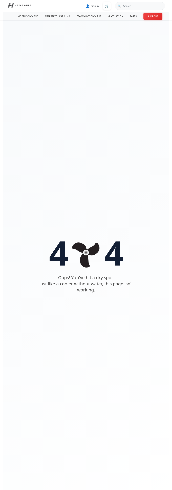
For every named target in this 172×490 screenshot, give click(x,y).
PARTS (133, 16)
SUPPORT (152, 16)
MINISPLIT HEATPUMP (57, 16)
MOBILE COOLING (28, 16)
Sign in (92, 6)
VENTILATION (115, 16)
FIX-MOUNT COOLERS (89, 16)
